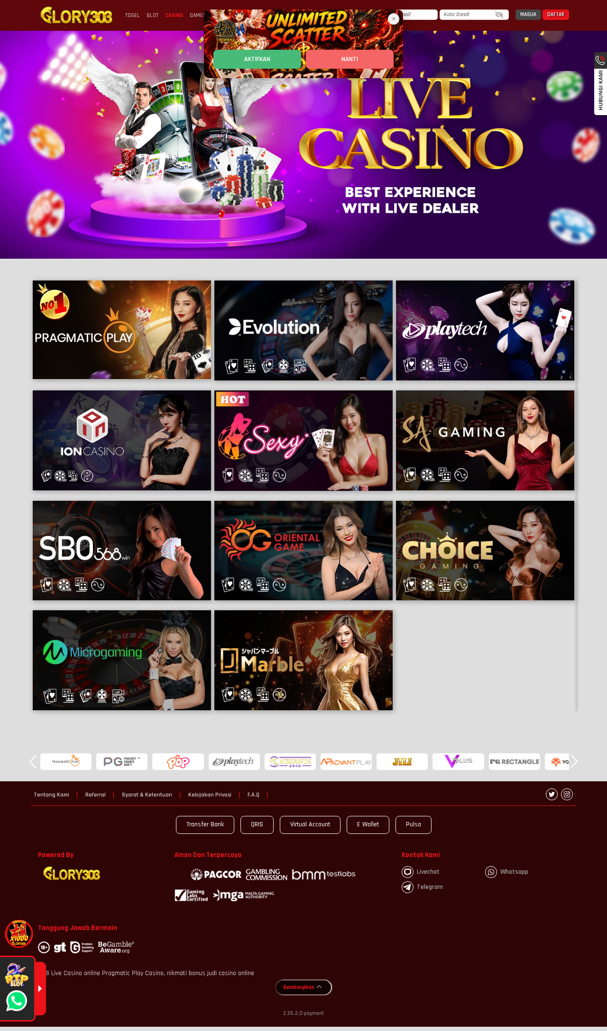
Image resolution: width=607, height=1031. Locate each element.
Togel (132, 15)
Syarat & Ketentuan (147, 795)
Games (198, 15)
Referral (95, 795)
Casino (174, 15)
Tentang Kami (51, 795)
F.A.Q (253, 795)
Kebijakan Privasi (209, 795)
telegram (430, 887)
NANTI (349, 59)
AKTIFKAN (257, 59)
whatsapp (514, 872)
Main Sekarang (122, 330)
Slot (152, 15)
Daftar (555, 14)
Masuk (528, 14)
